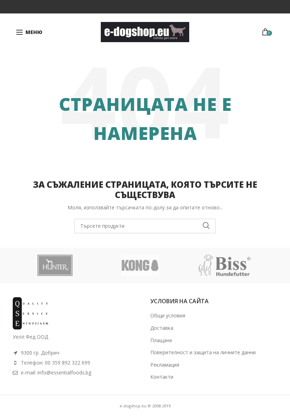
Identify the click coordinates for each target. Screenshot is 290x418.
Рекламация (164, 364)
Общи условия (167, 315)
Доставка (161, 327)
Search (206, 226)
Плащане (161, 340)
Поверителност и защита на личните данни (203, 352)
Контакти (161, 376)
